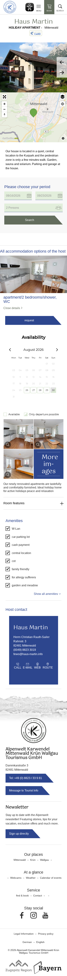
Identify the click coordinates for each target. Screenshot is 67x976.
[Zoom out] (4, 109)
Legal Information (24, 933)
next (62, 72)
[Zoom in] (4, 104)
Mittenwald (20, 859)
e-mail (27, 667)
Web (37, 667)
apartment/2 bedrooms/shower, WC (30, 299)
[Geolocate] (62, 104)
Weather (31, 877)
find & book (22, 895)
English (40, 942)
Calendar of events (50, 877)
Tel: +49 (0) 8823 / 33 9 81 (25, 778)
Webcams (15, 877)
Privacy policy (45, 933)
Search (29, 219)
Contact (37, 895)
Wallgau (44, 859)
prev (62, 62)
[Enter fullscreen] (4, 96)
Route (48, 667)
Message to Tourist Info (23, 790)
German (27, 942)
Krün (33, 859)
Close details (11, 308)
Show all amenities (46, 593)
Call (17, 667)
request (29, 320)
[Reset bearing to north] (4, 114)
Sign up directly (19, 833)
